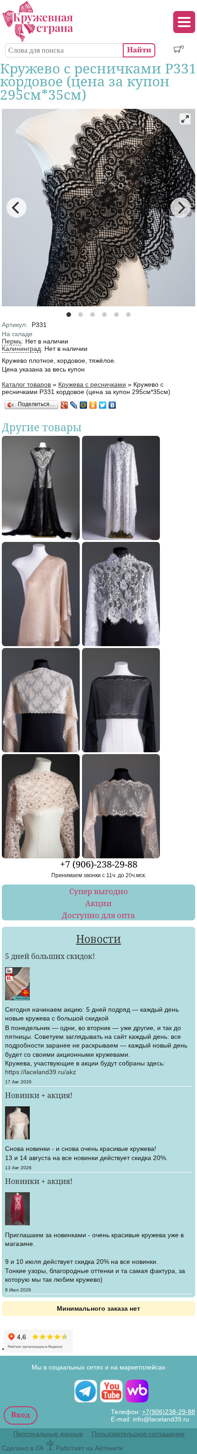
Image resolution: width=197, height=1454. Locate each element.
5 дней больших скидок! (50, 956)
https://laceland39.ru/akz (40, 1072)
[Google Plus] (64, 405)
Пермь (12, 341)
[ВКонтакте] (112, 405)
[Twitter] (103, 405)
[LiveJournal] (74, 405)
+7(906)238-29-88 (168, 1411)
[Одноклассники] (93, 405)
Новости (98, 939)
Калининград (21, 348)
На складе (17, 334)
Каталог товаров (26, 384)
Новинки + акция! (38, 1095)
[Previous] (16, 207)
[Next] (180, 207)
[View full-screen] (185, 118)
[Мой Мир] (83, 405)
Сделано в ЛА (23, 1448)
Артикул (14, 324)
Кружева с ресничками (92, 384)
